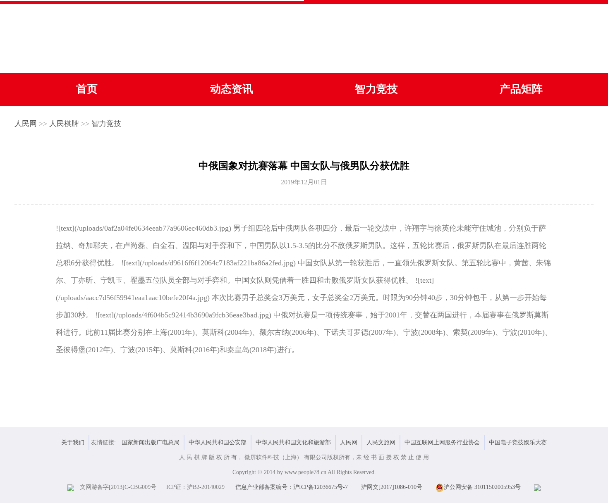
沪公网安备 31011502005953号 (482, 487)
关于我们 (72, 442)
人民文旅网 (380, 442)
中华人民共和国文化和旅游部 (293, 442)
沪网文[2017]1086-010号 (391, 487)
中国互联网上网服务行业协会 (442, 442)
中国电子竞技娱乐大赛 (518, 442)
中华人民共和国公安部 (218, 442)
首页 (87, 89)
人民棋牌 (64, 123)
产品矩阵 (521, 89)
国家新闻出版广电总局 (151, 442)
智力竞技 (376, 89)
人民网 (25, 123)
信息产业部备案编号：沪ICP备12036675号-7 (291, 487)
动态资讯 (231, 89)
